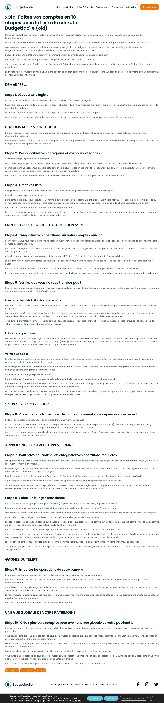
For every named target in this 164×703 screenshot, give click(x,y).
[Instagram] (147, 684)
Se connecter (150, 7)
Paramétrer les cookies (133, 698)
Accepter (95, 698)
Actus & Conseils (85, 7)
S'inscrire (131, 7)
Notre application (65, 7)
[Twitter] (156, 684)
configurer (76, 700)
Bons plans (117, 7)
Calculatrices (102, 7)
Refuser (111, 698)
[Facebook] (137, 684)
